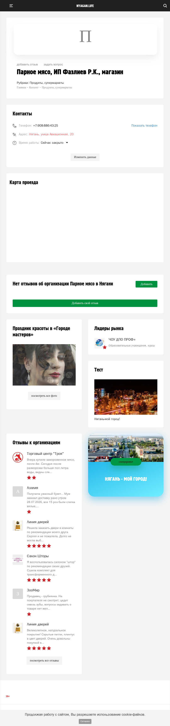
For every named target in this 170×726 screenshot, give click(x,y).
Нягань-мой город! (107, 419)
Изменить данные (85, 157)
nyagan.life (85, 6)
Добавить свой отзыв (85, 303)
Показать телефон (144, 125)
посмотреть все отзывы (44, 660)
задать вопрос (53, 64)
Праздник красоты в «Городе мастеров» (41, 332)
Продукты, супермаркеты (47, 82)
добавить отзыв (27, 64)
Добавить (146, 284)
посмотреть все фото (44, 395)
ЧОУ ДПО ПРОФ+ (122, 339)
